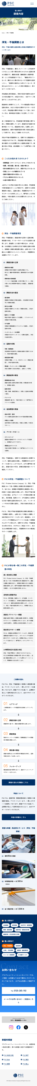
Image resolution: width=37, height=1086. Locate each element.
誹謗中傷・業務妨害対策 (22, 930)
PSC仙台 (7, 1060)
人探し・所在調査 (8, 950)
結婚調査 (18, 946)
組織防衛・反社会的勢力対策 (11, 934)
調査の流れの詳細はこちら (18, 782)
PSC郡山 (26, 1064)
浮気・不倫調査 (7, 946)
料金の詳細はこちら (18, 817)
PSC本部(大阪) (9, 1055)
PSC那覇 (7, 1064)
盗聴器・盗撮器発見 (22, 950)
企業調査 (5, 925)
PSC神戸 (26, 1055)
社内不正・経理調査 (26, 925)
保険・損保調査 (7, 930)
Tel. (18, 990)
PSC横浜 (26, 1060)
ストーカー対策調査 (8, 955)
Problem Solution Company (14, 1080)
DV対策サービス (22, 955)
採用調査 (14, 925)
